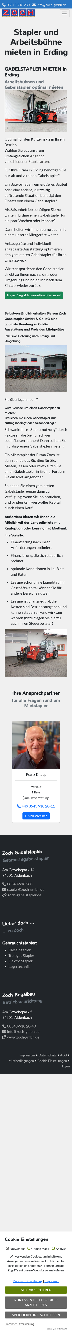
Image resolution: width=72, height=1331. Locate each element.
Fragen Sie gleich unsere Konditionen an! (34, 295)
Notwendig (17, 1248)
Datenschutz (47, 1055)
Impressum (27, 1055)
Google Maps (40, 1248)
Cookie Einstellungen (52, 1061)
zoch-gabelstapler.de (24, 895)
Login (66, 1066)
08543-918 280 (18, 5)
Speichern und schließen (36, 1315)
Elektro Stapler (20, 961)
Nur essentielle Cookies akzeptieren (36, 1302)
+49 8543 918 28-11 (38, 806)
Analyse (61, 1248)
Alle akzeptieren (36, 1290)
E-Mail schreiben (36, 816)
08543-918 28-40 (21, 1026)
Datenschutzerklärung (27, 1281)
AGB (63, 1055)
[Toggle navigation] (64, 13)
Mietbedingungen (21, 1061)
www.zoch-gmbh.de (23, 1037)
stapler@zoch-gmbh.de (25, 889)
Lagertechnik (19, 966)
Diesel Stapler (19, 950)
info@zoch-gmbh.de (51, 5)
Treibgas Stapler (21, 955)
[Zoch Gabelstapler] (29, 13)
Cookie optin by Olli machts (57, 1329)
